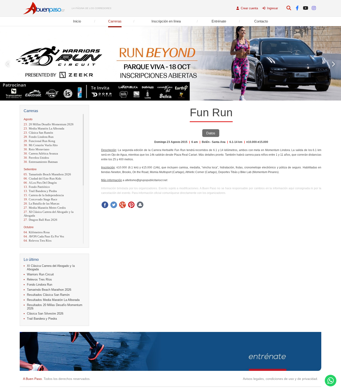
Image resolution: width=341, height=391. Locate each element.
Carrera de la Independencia (44, 195)
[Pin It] (131, 204)
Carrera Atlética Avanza (41, 153)
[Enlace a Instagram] (314, 8)
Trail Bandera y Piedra (40, 191)
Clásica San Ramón (38, 132)
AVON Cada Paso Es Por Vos (44, 236)
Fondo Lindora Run (39, 137)
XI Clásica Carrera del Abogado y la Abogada (49, 213)
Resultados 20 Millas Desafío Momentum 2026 (54, 306)
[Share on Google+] (122, 204)
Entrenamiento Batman (41, 162)
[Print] (140, 204)
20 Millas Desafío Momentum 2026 (49, 124)
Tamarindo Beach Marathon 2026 (47, 174)
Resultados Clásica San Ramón (48, 294)
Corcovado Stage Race (40, 199)
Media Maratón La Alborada (44, 128)
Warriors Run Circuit (40, 274)
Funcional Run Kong (39, 141)
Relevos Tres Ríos (37, 240)
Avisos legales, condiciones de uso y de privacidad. (280, 379)
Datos (210, 133)
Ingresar (272, 8)
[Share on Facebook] (105, 204)
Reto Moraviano (36, 149)
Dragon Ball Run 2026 (40, 219)
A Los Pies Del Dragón (40, 182)
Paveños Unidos (36, 157)
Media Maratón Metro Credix (45, 207)
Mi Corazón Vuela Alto (41, 145)
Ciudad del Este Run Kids (42, 178)
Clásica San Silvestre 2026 (45, 313)
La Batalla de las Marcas (41, 203)
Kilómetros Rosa (37, 232)
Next (333, 64)
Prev (7, 64)
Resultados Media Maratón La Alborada (53, 300)
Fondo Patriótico (37, 187)
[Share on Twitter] (113, 204)
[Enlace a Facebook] (297, 8)
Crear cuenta (249, 8)
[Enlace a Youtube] (306, 8)
